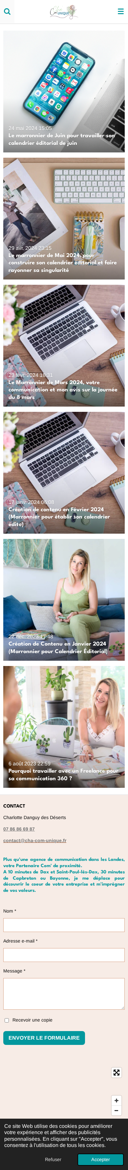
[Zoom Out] (116, 1110)
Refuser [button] (53, 1159)
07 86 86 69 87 (19, 829)
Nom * (9, 911)
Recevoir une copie (32, 1020)
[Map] (64, 1091)
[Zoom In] (116, 1100)
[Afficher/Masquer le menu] (121, 11)
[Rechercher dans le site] (7, 11)
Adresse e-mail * (20, 941)
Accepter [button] (100, 1159)
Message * (14, 970)
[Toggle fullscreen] (116, 1072)
